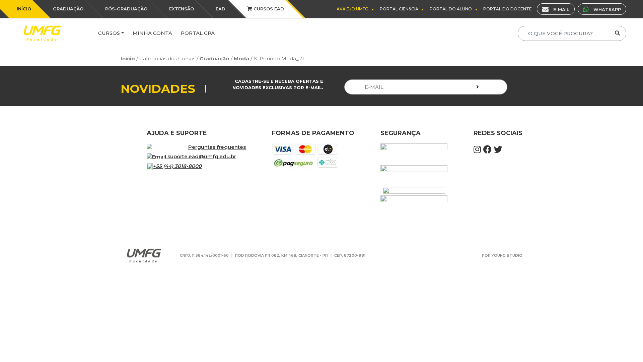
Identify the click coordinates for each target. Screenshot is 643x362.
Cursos (109, 33)
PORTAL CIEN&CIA (399, 8)
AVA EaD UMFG (352, 8)
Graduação (214, 58)
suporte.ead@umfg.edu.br (201, 156)
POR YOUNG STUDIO (502, 255)
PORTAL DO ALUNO (451, 8)
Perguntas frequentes (217, 147)
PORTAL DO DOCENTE (507, 8)
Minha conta (152, 33)
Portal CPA (198, 33)
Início (128, 58)
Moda (241, 58)
